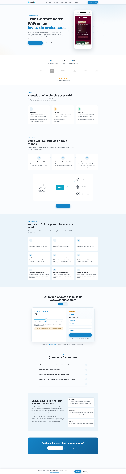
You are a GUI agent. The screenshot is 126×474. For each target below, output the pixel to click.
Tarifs (70, 2)
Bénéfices (48, 2)
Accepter (78, 471)
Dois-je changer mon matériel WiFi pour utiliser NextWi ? (63, 365)
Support (76, 2)
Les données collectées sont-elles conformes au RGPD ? (63, 374)
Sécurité (72, 323)
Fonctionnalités (63, 2)
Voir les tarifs (49, 42)
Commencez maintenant (55, 448)
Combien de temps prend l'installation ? (63, 369)
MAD (61, 304)
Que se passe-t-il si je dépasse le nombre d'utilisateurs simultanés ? (63, 379)
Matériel (72, 330)
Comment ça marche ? (35, 42)
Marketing (72, 320)
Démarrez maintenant (63, 206)
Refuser (85, 471)
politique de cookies (54, 472)
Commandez (80, 335)
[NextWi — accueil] (32, 2)
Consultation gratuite (71, 448)
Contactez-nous (93, 2)
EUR (66, 304)
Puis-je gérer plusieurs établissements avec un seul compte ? (63, 384)
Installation (55, 2)
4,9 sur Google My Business (63, 80)
